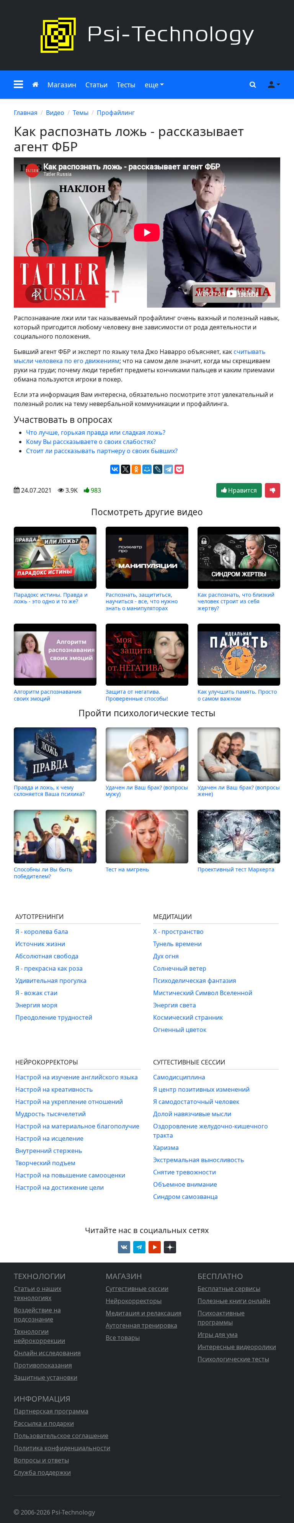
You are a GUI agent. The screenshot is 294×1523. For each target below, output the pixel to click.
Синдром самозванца (185, 1196)
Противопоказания (43, 1365)
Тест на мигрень (127, 869)
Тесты (126, 84)
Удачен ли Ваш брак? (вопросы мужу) (147, 790)
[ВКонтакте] (114, 469)
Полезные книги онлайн (234, 1301)
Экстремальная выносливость (198, 1160)
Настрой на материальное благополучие (77, 1126)
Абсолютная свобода (46, 956)
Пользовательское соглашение (61, 1435)
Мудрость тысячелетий (50, 1114)
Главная (26, 112)
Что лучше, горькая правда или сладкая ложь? (95, 432)
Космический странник (188, 1017)
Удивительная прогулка (51, 980)
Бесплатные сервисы (229, 1288)
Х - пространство (178, 931)
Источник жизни (40, 944)
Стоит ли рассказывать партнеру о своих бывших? (102, 451)
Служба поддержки (42, 1472)
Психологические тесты (233, 1359)
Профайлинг (116, 112)
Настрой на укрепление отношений (69, 1101)
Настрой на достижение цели (59, 1187)
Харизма (166, 1147)
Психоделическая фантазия (194, 980)
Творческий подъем (45, 1163)
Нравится (242, 490)
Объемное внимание (185, 1184)
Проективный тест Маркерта (236, 869)
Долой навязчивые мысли (192, 1114)
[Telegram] (168, 469)
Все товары (123, 1337)
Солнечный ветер (179, 968)
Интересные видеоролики (237, 1347)
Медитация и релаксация (143, 1313)
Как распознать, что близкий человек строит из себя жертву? (236, 601)
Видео (55, 112)
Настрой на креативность (54, 1089)
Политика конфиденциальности (62, 1448)
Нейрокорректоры (134, 1301)
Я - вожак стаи (36, 993)
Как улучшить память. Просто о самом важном (237, 695)
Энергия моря (36, 1005)
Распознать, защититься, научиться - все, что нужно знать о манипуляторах (142, 601)
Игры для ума (218, 1334)
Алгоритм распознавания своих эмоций (48, 695)
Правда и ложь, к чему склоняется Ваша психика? (49, 790)
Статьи (96, 84)
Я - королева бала (41, 931)
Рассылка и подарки (44, 1423)
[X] (125, 469)
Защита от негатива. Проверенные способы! (137, 695)
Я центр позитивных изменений (201, 1089)
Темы (80, 112)
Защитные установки (45, 1377)
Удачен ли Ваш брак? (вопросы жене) (239, 790)
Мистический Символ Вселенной (202, 993)
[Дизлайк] (272, 490)
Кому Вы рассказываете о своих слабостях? (91, 441)
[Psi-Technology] (147, 35)
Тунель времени (177, 944)
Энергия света (174, 1005)
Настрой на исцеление (49, 1138)
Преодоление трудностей (53, 1017)
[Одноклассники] (136, 469)
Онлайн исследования (47, 1353)
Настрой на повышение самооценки (70, 1175)
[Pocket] (179, 469)
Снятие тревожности (184, 1172)
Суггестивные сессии (137, 1288)
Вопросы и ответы (41, 1460)
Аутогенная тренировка (141, 1325)
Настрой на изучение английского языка (76, 1077)
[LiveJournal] (157, 469)
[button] (18, 85)
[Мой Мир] (147, 469)
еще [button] (151, 84)
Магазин (61, 84)
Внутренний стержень (48, 1150)
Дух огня (166, 956)
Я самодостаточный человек (196, 1101)
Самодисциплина (179, 1077)
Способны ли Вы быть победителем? (43, 872)
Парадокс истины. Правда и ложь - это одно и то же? (51, 598)
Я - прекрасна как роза (49, 968)
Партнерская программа (51, 1411)
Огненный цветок (179, 1029)
